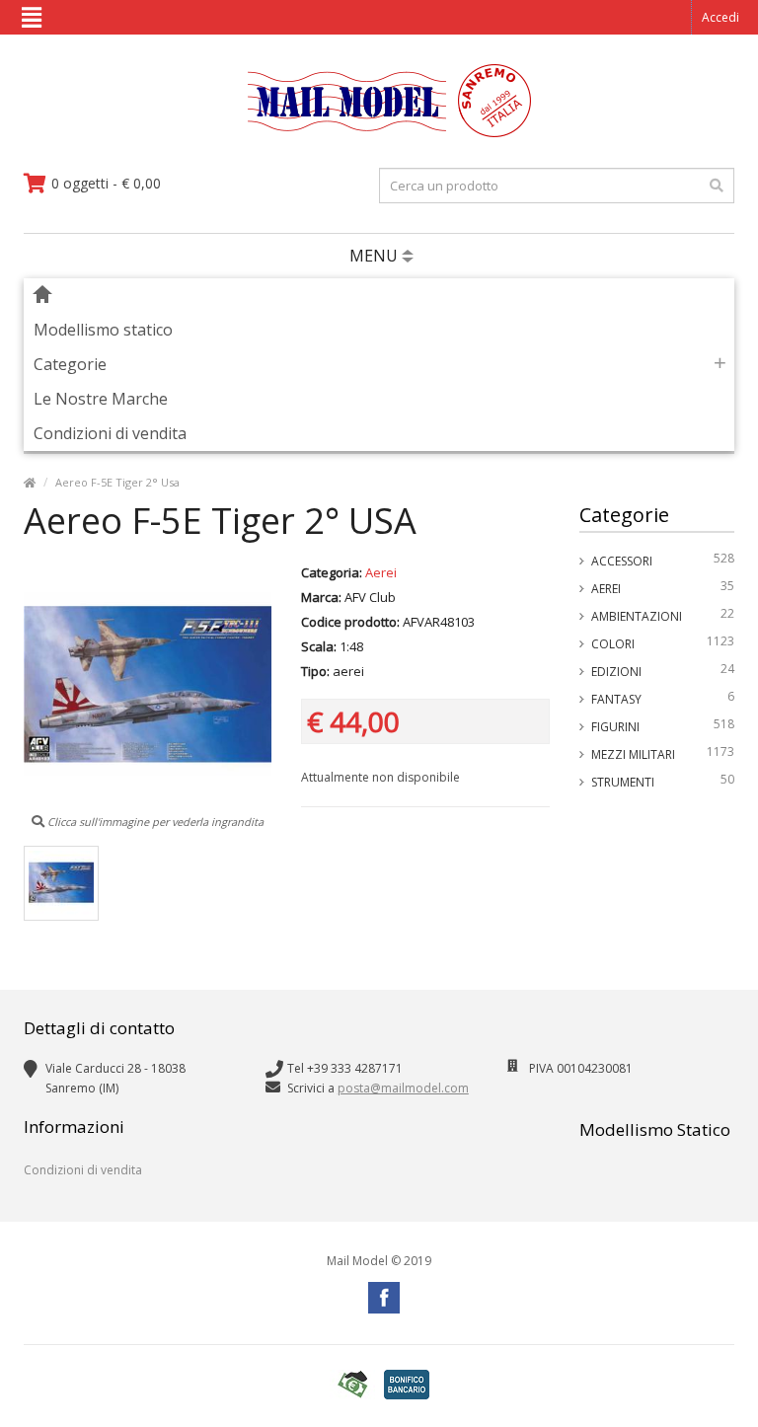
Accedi (720, 17)
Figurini (663, 725)
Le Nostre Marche (101, 399)
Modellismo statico (103, 329)
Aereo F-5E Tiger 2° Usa (117, 482)
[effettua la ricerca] (716, 185)
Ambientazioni (663, 615)
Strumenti (663, 780)
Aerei (663, 587)
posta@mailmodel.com (403, 1088)
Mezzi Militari (663, 753)
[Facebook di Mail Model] (384, 1298)
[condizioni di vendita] (352, 1385)
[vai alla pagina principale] (379, 132)
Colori (663, 642)
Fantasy (663, 698)
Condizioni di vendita (110, 433)
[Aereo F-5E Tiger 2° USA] (61, 883)
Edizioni (663, 670)
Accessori (663, 559)
